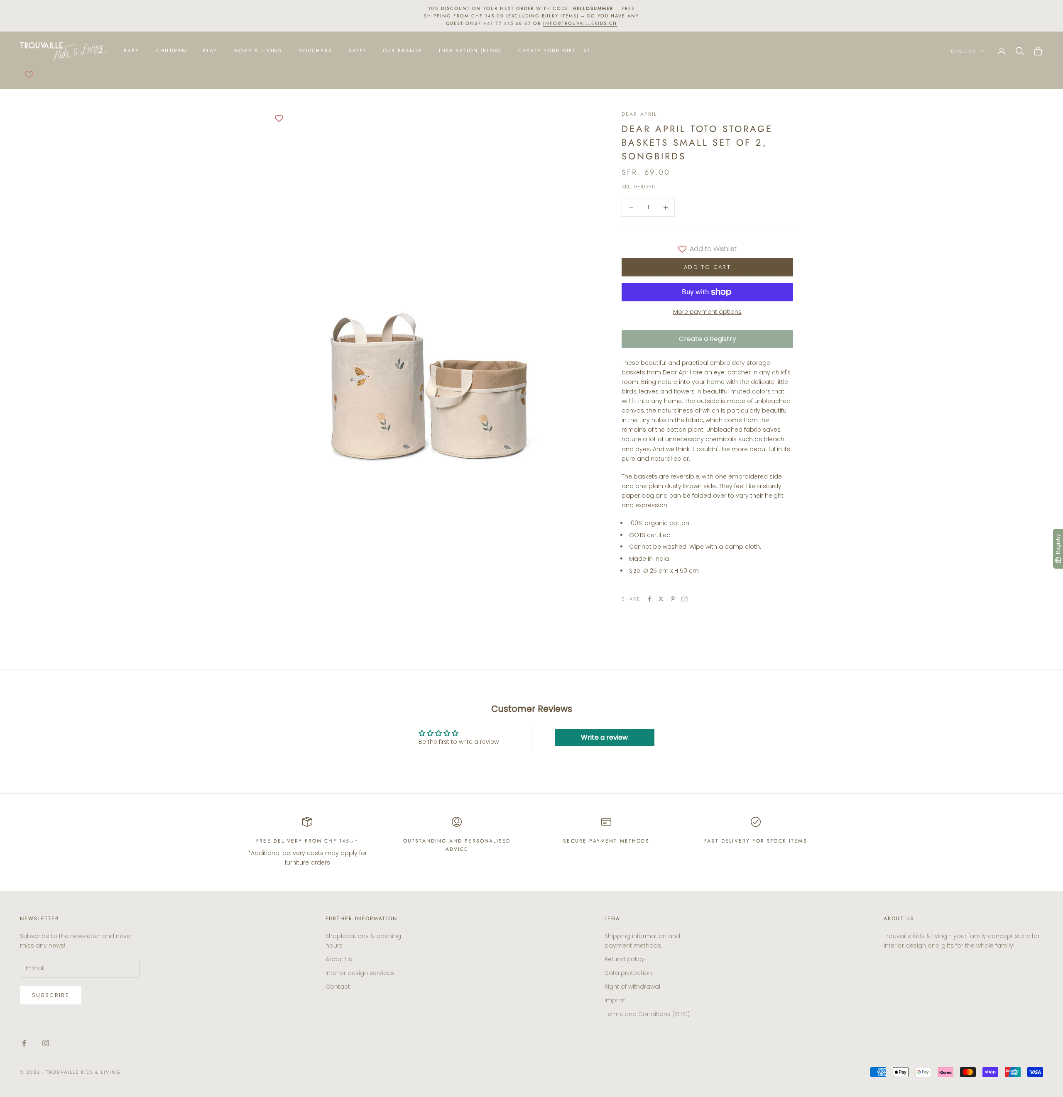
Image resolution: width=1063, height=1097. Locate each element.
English (963, 51)
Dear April (639, 114)
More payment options (707, 312)
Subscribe (50, 995)
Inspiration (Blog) (470, 51)
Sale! (357, 51)
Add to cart (707, 267)
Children (171, 51)
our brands (403, 51)
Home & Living (258, 51)
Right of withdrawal (632, 986)
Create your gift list (554, 51)
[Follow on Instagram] (46, 1043)
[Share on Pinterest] (672, 599)
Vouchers (315, 51)
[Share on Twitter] (661, 599)
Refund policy (624, 959)
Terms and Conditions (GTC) (647, 1014)
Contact (338, 986)
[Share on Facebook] (649, 599)
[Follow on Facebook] (24, 1043)
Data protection (628, 973)
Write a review (604, 737)
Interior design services (360, 973)
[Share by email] (684, 599)
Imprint (615, 1000)
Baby (132, 51)
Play (210, 51)
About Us (339, 959)
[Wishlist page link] (29, 75)
